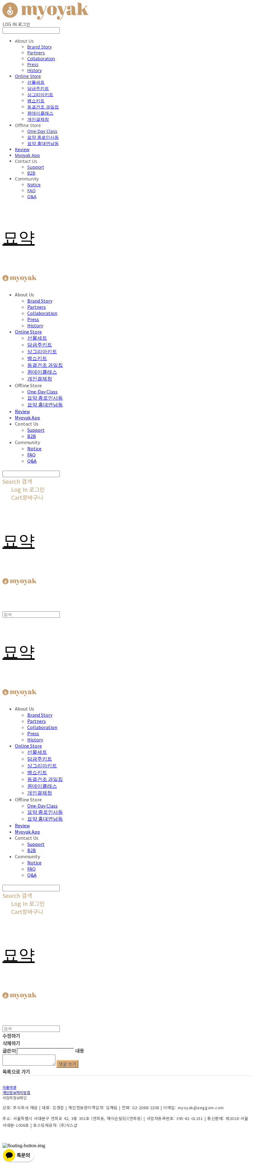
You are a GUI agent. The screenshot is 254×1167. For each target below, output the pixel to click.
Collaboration (41, 59)
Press (32, 64)
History (34, 70)
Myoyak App (27, 155)
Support (35, 167)
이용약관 (9, 1087)
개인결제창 (38, 119)
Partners (36, 53)
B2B (31, 173)
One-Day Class (42, 131)
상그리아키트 (40, 94)
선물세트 (36, 82)
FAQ (31, 190)
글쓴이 (9, 1050)
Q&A (32, 196)
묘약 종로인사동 (43, 137)
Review (22, 149)
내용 (79, 1050)
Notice (34, 185)
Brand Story (39, 47)
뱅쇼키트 (36, 101)
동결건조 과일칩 (43, 107)
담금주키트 (38, 88)
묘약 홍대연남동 (43, 143)
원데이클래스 (40, 113)
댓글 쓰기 (67, 1064)
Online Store (28, 76)
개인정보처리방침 (16, 1092)
